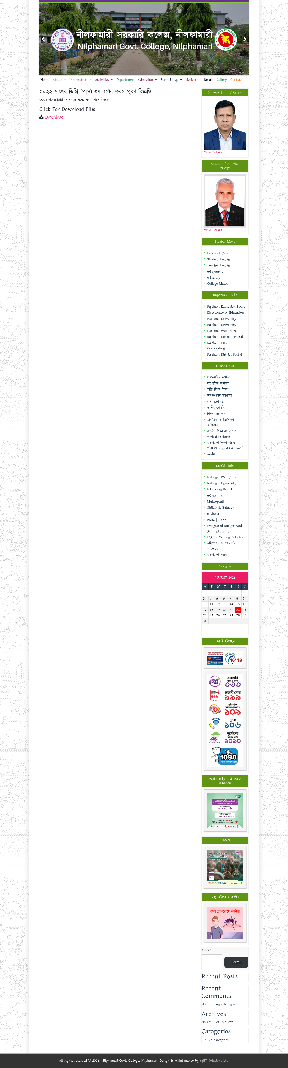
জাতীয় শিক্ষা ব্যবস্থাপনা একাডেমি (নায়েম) (221, 434)
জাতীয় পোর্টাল (216, 407)
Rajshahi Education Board (226, 306)
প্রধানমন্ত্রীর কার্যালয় (219, 377)
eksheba (213, 513)
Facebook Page (218, 253)
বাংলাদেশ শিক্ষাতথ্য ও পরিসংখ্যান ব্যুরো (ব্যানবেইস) (225, 445)
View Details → (215, 230)
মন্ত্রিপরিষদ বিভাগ (218, 389)
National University (221, 318)
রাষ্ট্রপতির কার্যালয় (218, 383)
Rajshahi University (221, 324)
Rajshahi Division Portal (225, 337)
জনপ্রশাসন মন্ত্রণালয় (219, 395)
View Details (213, 152)
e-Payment (215, 271)
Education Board (219, 489)
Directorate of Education (225, 312)
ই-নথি (211, 454)
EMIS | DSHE (216, 519)
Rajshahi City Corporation (217, 345)
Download (54, 117)
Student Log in (218, 259)
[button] (43, 39)
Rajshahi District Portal (224, 354)
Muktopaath (216, 501)
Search (207, 949)
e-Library (213, 277)
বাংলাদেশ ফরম (217, 555)
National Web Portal (222, 331)
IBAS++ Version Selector (225, 537)
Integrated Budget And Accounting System (224, 528)
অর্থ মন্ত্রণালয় (215, 401)
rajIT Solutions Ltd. (214, 1060)
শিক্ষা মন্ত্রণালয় (216, 413)
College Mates (217, 283)
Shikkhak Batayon (220, 507)
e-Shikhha (214, 495)
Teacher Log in (218, 265)
